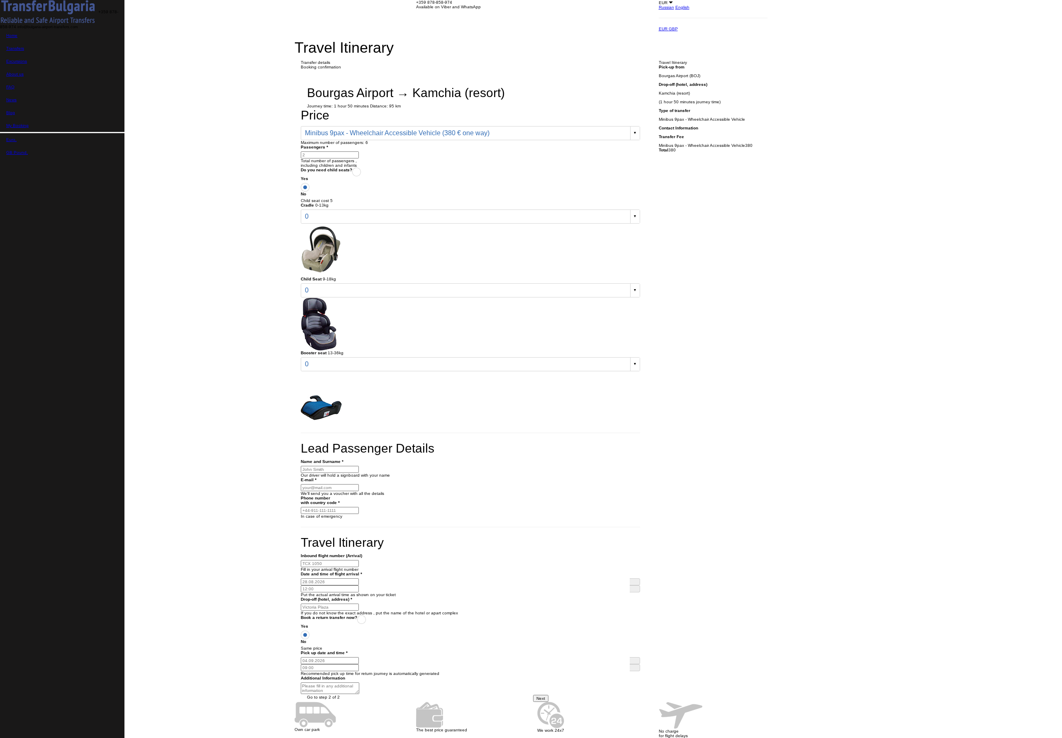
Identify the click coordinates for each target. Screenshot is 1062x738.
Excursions (16, 61)
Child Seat (311, 279)
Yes (304, 178)
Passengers (314, 147)
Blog (10, 112)
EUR (664, 29)
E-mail (309, 479)
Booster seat (313, 353)
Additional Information (323, 678)
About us (15, 74)
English (682, 7)
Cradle (307, 205)
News (11, 99)
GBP (673, 29)
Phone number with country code (320, 500)
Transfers (15, 48)
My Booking (17, 125)
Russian (666, 7)
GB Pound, (17, 152)
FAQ (10, 87)
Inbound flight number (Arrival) (331, 555)
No (303, 194)
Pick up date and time (324, 652)
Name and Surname (322, 461)
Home (11, 35)
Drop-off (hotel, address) (326, 599)
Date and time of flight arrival (331, 574)
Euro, (11, 139)
